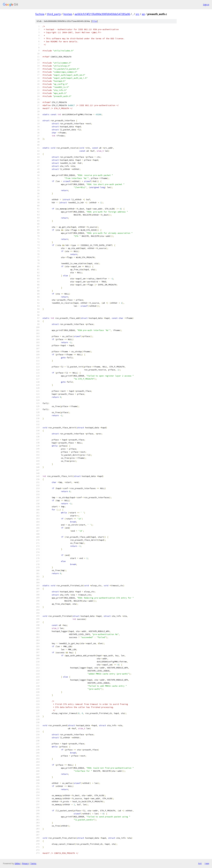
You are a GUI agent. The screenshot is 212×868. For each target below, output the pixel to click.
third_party (54, 14)
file (94, 21)
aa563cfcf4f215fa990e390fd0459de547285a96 (102, 14)
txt (200, 863)
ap (143, 14)
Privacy (25, 863)
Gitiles (17, 863)
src (137, 14)
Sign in (206, 4)
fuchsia (39, 14)
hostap (67, 14)
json (207, 863)
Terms (33, 863)
